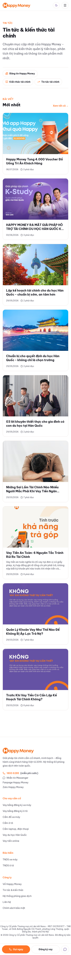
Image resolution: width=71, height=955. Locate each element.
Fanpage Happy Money (15, 782)
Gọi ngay (18, 949)
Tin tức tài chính (50, 81)
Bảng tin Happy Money (22, 73)
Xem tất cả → (60, 105)
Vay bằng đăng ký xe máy (17, 805)
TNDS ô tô (8, 865)
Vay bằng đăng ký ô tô (15, 811)
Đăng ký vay (46, 949)
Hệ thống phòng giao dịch (17, 896)
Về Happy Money (12, 884)
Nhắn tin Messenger (17, 777)
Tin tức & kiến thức (13, 890)
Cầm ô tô (8, 823)
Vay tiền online (11, 840)
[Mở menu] (65, 5)
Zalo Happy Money (13, 787)
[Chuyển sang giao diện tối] (56, 5)
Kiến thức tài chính (19, 81)
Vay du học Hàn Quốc (15, 834)
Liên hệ (7, 902)
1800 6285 (22, 773)
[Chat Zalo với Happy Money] (65, 949)
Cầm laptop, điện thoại (16, 828)
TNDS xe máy (10, 859)
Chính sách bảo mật (14, 908)
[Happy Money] (16, 5)
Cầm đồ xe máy (11, 817)
